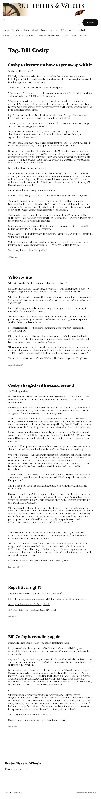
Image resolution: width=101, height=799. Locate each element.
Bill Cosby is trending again (34, 636)
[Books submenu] (48, 30)
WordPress (91, 792)
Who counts (20, 277)
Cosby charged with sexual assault (41, 385)
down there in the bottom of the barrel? (49, 283)
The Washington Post (18, 391)
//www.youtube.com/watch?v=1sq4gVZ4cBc (29, 604)
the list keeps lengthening (57, 642)
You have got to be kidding (20, 70)
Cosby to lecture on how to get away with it (50, 64)
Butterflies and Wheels (23, 763)
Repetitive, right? (24, 587)
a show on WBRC (27, 95)
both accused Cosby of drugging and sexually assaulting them (48, 652)
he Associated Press (54, 203)
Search (90, 22)
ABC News (69, 214)
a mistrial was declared (57, 201)
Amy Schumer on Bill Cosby (21, 593)
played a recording (46, 233)
